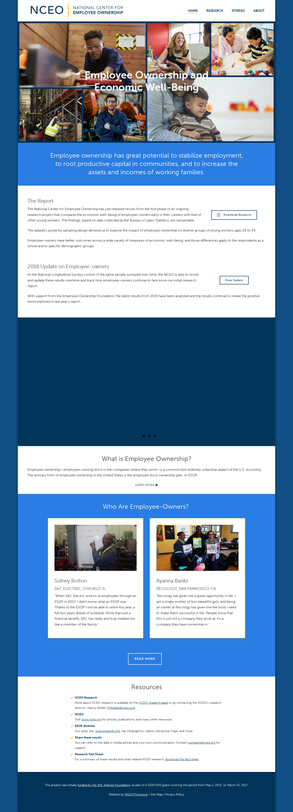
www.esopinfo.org (107, 731)
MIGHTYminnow (136, 794)
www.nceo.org (91, 719)
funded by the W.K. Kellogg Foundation (104, 785)
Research (214, 11)
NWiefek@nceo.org (121, 708)
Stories (238, 11)
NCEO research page (153, 703)
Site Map (156, 794)
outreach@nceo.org (201, 742)
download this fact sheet (182, 759)
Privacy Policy (174, 794)
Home (193, 11)
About (258, 11)
